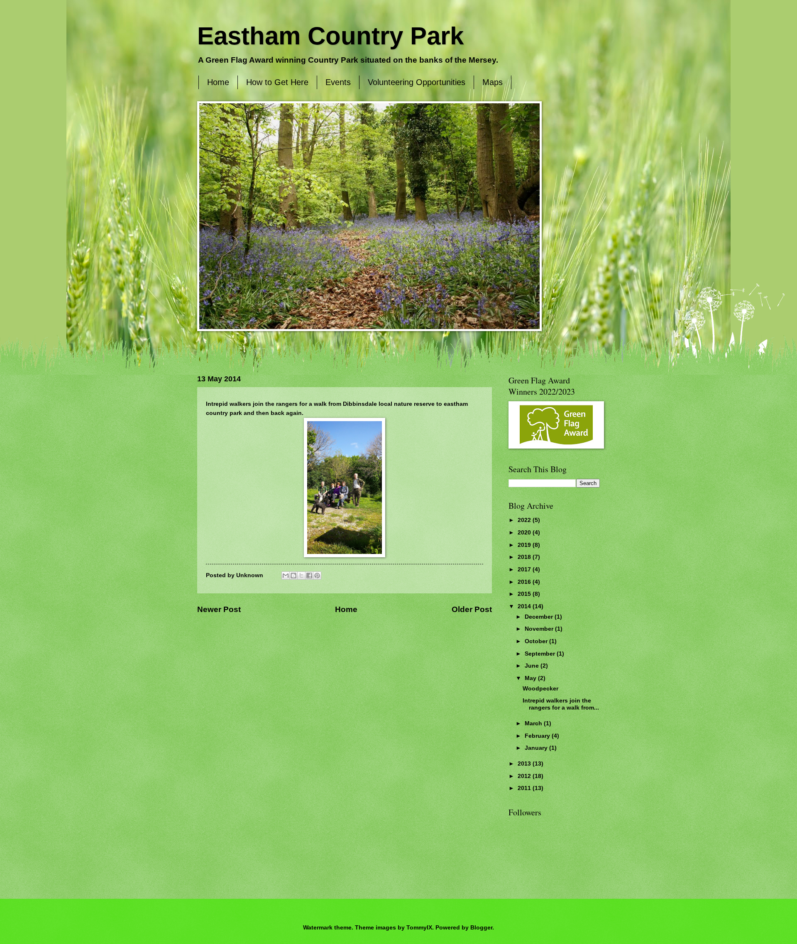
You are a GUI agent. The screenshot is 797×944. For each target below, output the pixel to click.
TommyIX (419, 927)
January (537, 748)
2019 (525, 545)
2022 (525, 520)
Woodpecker (540, 688)
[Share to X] (301, 575)
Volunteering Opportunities (416, 82)
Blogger (481, 927)
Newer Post (219, 609)
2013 (525, 764)
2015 (525, 594)
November (540, 629)
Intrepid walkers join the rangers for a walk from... (561, 704)
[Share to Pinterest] (317, 575)
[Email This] (285, 575)
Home (218, 82)
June (532, 666)
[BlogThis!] (293, 575)
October (537, 641)
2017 (525, 569)
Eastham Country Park (330, 36)
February (538, 736)
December (540, 617)
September (541, 654)
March (534, 723)
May (531, 678)
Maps (492, 82)
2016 (525, 582)
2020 (525, 532)
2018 (525, 557)
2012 (525, 776)
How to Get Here (277, 82)
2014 (525, 606)
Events (338, 82)
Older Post (472, 609)
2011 (525, 788)
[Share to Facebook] (309, 575)
